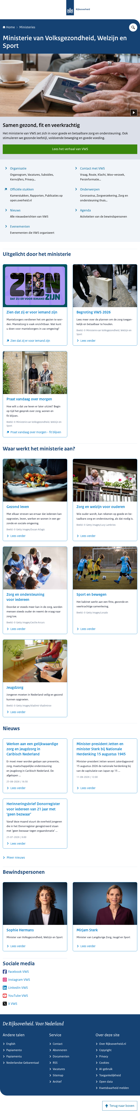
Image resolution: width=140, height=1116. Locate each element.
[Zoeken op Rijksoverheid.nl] (133, 27)
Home (10, 27)
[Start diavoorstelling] (133, 112)
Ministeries (27, 27)
